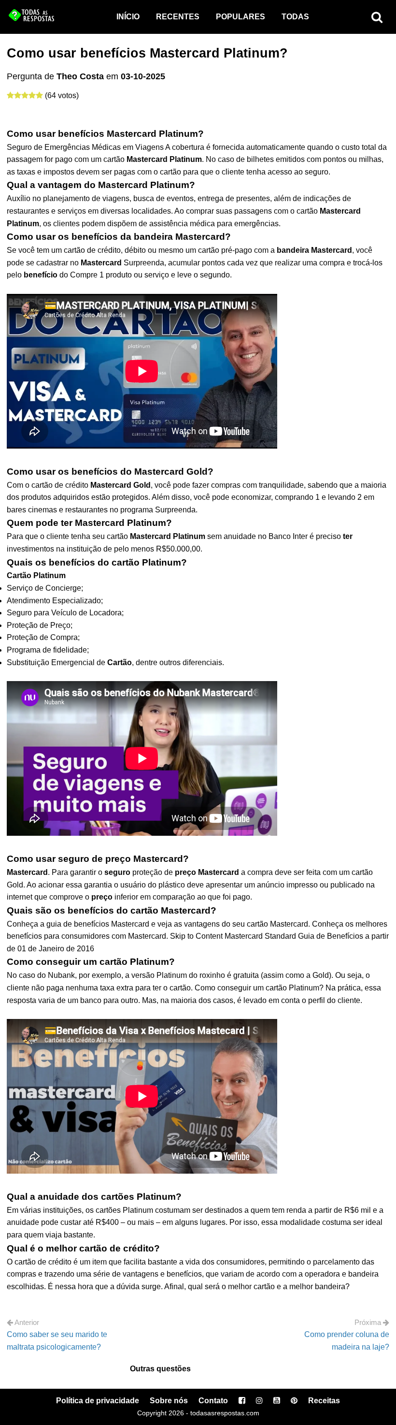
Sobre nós (169, 1400)
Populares (240, 17)
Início (128, 17)
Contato (213, 1400)
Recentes (177, 17)
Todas (295, 17)
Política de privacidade (97, 1400)
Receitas (324, 1400)
